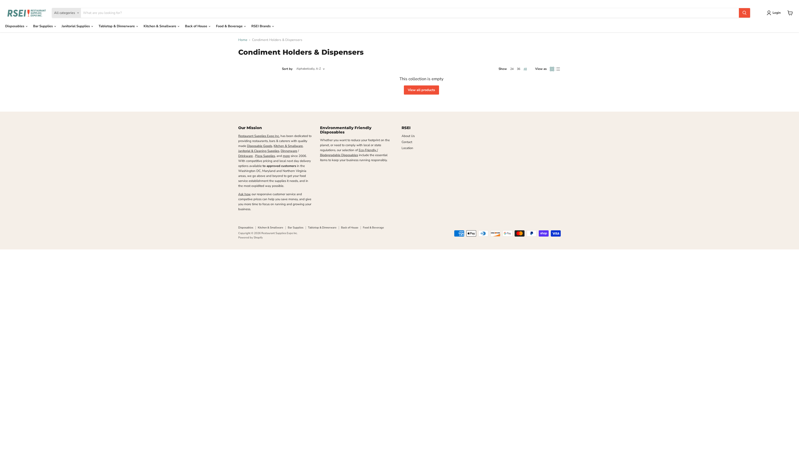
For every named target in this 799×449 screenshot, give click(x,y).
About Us (408, 136)
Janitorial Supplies (76, 26)
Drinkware (245, 156)
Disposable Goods (259, 146)
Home (242, 40)
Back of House (196, 26)
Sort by (287, 69)
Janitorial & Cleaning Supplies (258, 151)
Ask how (244, 194)
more (286, 156)
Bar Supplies (43, 26)
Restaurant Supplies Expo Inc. (259, 136)
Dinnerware (289, 151)
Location (407, 148)
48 (525, 69)
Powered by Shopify (250, 237)
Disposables (15, 26)
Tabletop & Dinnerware (117, 26)
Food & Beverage (229, 26)
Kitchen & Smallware (160, 26)
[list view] (558, 69)
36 (518, 69)
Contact (407, 142)
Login (777, 13)
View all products (421, 90)
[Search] (744, 13)
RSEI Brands (261, 26)
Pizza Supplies (265, 156)
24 (512, 69)
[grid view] (552, 69)
